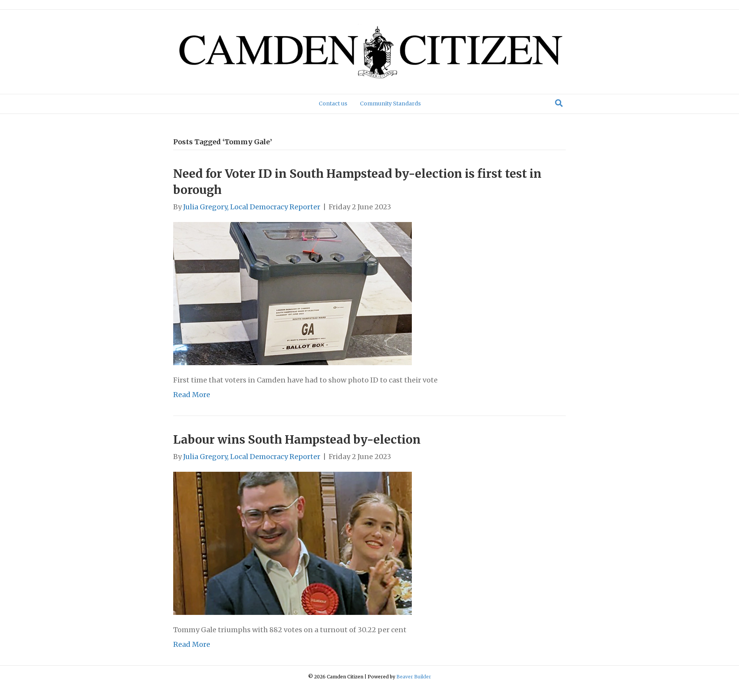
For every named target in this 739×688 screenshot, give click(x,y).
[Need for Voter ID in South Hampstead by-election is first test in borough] (292, 293)
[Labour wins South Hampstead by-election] (292, 542)
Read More (191, 394)
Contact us (333, 103)
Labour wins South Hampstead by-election (297, 439)
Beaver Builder (413, 677)
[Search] (559, 103)
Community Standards (390, 103)
